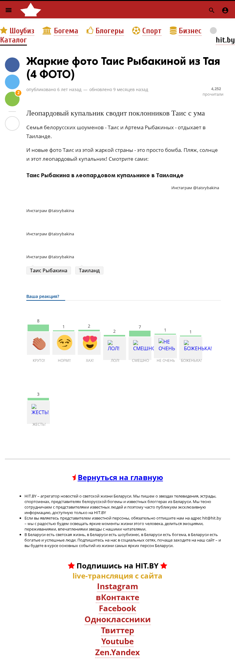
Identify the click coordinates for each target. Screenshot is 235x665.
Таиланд (89, 270)
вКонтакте (117, 597)
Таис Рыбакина (48, 270)
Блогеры (109, 30)
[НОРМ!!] (63, 343)
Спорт (152, 30)
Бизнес (190, 30)
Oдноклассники (117, 619)
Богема (66, 30)
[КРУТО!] (38, 343)
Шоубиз (21, 30)
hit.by (225, 40)
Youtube (117, 641)
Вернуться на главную (120, 477)
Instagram (117, 586)
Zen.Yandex (117, 652)
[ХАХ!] (89, 343)
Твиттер (117, 630)
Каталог (13, 40)
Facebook (117, 608)
